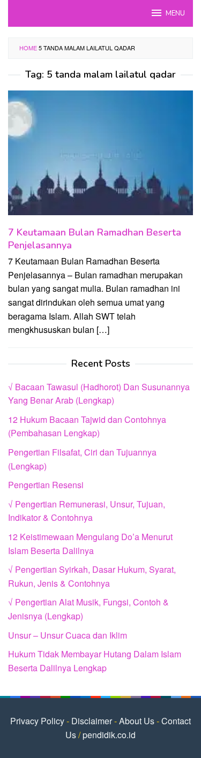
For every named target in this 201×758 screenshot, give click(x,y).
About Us (136, 721)
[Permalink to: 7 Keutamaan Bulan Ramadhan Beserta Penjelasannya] (100, 157)
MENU (175, 13)
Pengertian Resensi (46, 485)
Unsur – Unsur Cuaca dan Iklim (67, 635)
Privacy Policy (37, 721)
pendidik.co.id (109, 735)
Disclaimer (91, 721)
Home (28, 47)
